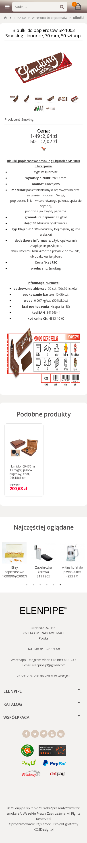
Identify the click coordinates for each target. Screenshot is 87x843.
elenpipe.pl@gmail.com (48, 665)
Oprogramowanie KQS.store (30, 824)
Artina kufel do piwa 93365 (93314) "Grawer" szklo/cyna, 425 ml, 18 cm (72, 572)
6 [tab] (60, 585)
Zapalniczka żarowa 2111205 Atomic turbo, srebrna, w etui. (43, 572)
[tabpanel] (14, 560)
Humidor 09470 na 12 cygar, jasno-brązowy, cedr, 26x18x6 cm (22, 472)
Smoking (27, 119)
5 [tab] (53, 585)
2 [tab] (33, 585)
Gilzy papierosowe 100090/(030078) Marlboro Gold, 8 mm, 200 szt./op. (14, 572)
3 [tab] (40, 585)
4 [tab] (47, 585)
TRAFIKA (20, 18)
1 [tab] (27, 585)
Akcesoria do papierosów (49, 18)
